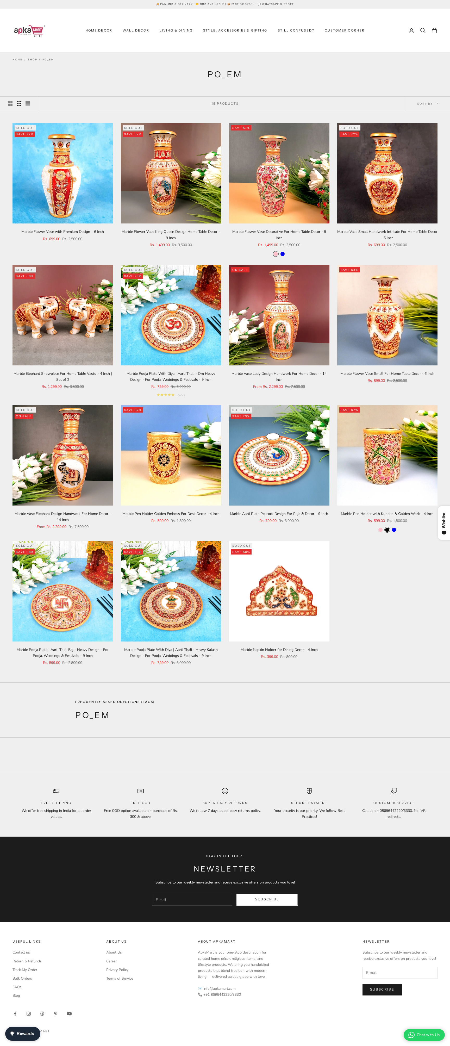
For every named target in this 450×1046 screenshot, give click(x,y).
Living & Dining (176, 30)
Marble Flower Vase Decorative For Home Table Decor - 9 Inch (279, 234)
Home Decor (99, 30)
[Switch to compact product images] (28, 104)
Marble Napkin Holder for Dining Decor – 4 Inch (279, 649)
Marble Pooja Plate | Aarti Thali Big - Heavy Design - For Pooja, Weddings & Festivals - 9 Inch (63, 652)
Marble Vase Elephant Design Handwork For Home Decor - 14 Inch (63, 516)
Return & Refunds (27, 961)
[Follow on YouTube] (69, 1013)
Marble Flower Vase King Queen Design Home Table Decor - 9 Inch (171, 234)
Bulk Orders (22, 978)
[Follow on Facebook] (15, 1013)
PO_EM (48, 59)
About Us (114, 952)
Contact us (21, 952)
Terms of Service (119, 978)
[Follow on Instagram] (28, 1013)
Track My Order (24, 969)
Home (17, 59)
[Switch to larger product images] (10, 104)
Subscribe (267, 899)
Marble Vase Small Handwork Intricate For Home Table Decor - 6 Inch (387, 234)
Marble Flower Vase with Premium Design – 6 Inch (62, 231)
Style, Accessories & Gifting (235, 30)
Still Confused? (296, 30)
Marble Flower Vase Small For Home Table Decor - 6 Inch (387, 373)
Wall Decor (136, 30)
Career (111, 961)
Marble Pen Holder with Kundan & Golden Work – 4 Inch (387, 513)
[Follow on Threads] (42, 1013)
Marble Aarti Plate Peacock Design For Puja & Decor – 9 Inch (279, 513)
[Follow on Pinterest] (55, 1013)
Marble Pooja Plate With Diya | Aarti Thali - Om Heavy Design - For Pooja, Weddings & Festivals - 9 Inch (171, 376)
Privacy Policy (117, 969)
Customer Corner (345, 30)
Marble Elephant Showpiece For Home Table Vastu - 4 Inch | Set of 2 (63, 376)
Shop (32, 59)
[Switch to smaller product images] (19, 104)
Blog (16, 995)
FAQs (17, 987)
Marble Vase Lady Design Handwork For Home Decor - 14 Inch (279, 376)
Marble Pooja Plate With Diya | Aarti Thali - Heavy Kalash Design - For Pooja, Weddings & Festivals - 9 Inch (171, 652)
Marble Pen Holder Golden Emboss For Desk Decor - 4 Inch (171, 513)
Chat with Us (428, 1034)
